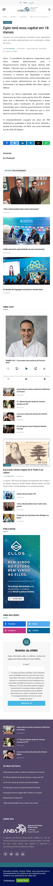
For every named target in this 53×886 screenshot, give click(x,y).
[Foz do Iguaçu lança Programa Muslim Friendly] (8, 429)
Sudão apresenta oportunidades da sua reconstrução (24, 249)
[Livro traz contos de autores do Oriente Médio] (8, 416)
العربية (31, 3)
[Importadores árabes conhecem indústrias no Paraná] (8, 392)
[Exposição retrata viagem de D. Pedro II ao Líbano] (26, 452)
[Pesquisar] (49, 9)
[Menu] (4, 9)
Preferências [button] (9, 880)
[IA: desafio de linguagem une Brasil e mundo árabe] (26, 271)
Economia (7, 22)
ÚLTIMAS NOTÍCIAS (12, 766)
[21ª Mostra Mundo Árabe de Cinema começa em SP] (8, 404)
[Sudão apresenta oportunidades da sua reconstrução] (26, 230)
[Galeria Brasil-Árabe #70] (8, 495)
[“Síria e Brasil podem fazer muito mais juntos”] (26, 190)
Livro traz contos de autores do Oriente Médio (21, 782)
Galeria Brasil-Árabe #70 (26, 494)
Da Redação (10, 48)
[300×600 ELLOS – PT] (24, 572)
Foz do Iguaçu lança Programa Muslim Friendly (21, 788)
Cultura (7, 465)
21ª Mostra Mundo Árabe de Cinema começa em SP (23, 777)
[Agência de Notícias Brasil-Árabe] (27, 9)
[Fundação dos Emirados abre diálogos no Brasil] (8, 518)
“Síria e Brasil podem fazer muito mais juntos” (21, 209)
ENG (25, 3)
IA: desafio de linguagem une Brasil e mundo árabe (23, 289)
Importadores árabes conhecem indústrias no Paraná (24, 772)
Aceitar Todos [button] (23, 880)
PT (21, 3)
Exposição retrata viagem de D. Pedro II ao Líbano (22, 793)
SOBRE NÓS (8, 819)
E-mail (26, 664)
